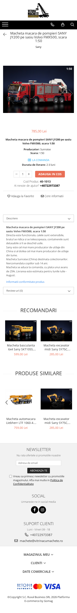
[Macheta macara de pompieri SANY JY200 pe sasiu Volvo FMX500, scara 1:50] (38, 89)
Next (70, 93)
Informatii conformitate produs (25, 282)
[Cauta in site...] (72, 25)
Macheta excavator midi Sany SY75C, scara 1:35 (56, 347)
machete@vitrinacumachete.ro (41, 541)
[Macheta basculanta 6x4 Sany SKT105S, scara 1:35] (21, 330)
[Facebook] (34, 509)
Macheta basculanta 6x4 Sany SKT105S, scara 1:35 (21, 347)
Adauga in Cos (50, 174)
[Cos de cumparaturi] (62, 25)
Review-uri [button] (14, 290)
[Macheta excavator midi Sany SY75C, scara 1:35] (56, 330)
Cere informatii (53, 196)
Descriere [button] (12, 218)
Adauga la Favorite (22, 196)
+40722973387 (40, 535)
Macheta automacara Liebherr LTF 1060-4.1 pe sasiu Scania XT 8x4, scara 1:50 (21, 421)
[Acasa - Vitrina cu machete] (38, 10)
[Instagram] (42, 509)
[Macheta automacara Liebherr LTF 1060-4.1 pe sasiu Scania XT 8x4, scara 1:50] (21, 399)
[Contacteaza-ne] (52, 25)
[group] (38, 89)
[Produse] (5, 26)
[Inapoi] (3, 34)
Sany (38, 47)
